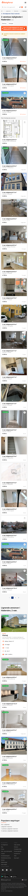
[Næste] (19, 598)
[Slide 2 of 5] (13, 54)
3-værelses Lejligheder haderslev (9, 831)
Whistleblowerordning (6, 857)
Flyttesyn (16, 847)
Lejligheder (8, 11)
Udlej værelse (17, 844)
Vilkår (15, 855)
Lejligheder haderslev (6, 826)
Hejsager (11, 23)
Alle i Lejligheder (5, 824)
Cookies (3, 853)
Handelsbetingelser (5, 855)
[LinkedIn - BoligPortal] (6, 870)
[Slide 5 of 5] (15, 54)
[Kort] (25, 7)
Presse (2, 849)
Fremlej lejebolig (17, 851)
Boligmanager (4, 862)
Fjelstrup (4, 23)
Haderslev (16, 11)
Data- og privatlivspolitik (6, 851)
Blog (2, 847)
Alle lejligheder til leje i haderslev (11, 13)
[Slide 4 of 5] (14, 54)
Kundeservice (17, 853)
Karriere (3, 860)
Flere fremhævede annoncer (8, 118)
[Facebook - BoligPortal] (2, 870)
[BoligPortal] (7, 2)
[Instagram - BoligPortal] (10, 870)
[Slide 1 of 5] (12, 54)
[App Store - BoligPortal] (13, 876)
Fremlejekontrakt (17, 849)
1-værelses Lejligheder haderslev (9, 828)
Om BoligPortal (4, 844)
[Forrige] (9, 598)
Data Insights (4, 864)
